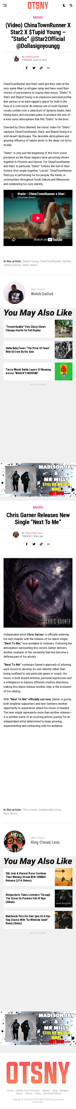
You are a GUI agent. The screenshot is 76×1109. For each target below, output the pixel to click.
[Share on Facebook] (27, 68)
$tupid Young (30, 261)
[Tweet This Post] (34, 68)
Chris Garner (29, 809)
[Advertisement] (38, 424)
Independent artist (50, 809)
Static (33, 265)
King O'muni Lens (33, 533)
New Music (10, 813)
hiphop (67, 261)
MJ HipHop (31, 1088)
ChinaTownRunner (50, 261)
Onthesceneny (12, 265)
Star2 (25, 265)
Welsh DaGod (32, 57)
